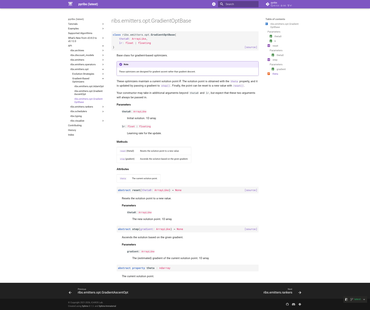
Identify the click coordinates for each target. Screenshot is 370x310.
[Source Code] (287, 304)
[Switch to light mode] (213, 4)
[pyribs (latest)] (70, 4)
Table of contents (275, 19)
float (131, 126)
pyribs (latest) (76, 19)
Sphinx (85, 306)
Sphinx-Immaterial (107, 306)
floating (145, 126)
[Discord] (293, 304)
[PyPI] (300, 304)
